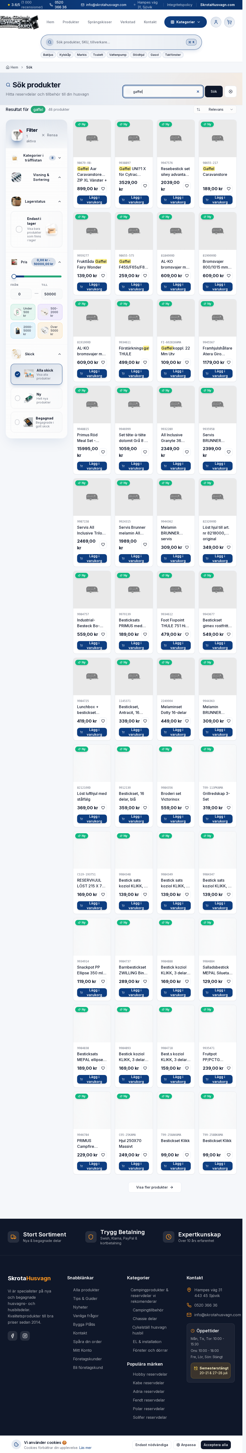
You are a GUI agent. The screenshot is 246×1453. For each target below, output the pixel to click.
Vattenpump (118, 55)
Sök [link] (29, 67)
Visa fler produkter (152, 1187)
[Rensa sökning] (231, 91)
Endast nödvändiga (151, 1445)
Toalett (98, 55)
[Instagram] (25, 1336)
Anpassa (188, 1445)
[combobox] (215, 109)
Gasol (155, 55)
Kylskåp (65, 55)
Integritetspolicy (179, 5)
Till (44, 284)
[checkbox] (36, 229)
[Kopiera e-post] (131, 4)
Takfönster (173, 55)
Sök (214, 91)
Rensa (52, 135)
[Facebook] (12, 1336)
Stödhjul (138, 55)
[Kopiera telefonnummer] (72, 4)
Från (14, 284)
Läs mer (85, 1448)
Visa (94, 138)
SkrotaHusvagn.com (217, 5)
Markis (82, 55)
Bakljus (48, 55)
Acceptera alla (216, 1445)
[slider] (14, 276)
